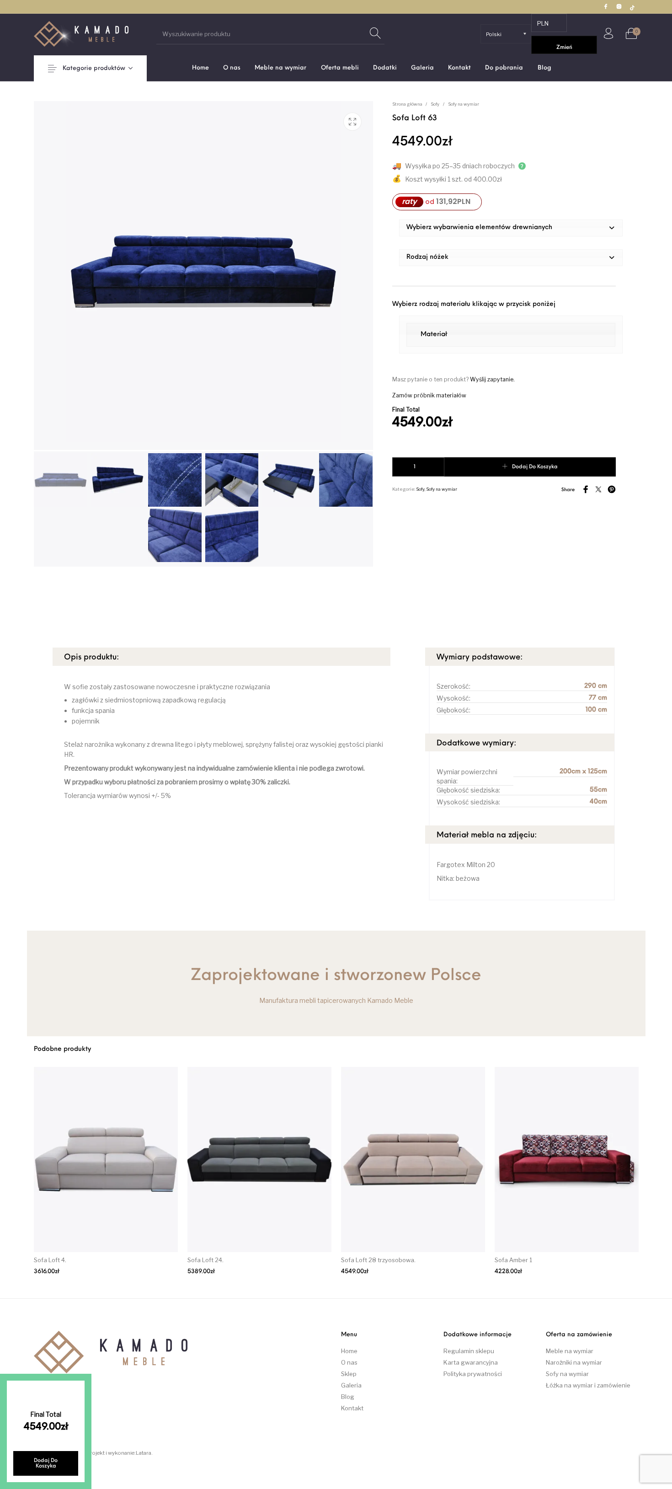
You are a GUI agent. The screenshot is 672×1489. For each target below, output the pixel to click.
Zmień (564, 47)
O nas (349, 1362)
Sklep (349, 1373)
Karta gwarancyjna (470, 1362)
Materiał (434, 334)
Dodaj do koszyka (535, 467)
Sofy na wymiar (463, 104)
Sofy (435, 104)
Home (349, 1351)
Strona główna (407, 104)
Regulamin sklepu (468, 1351)
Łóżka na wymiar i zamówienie (588, 1385)
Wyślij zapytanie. (492, 379)
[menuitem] (200, 68)
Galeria (351, 1385)
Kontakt (352, 1408)
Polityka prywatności (472, 1373)
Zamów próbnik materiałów (429, 395)
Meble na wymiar (569, 1351)
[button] (511, 228)
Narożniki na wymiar (574, 1362)
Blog (347, 1396)
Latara (143, 1453)
